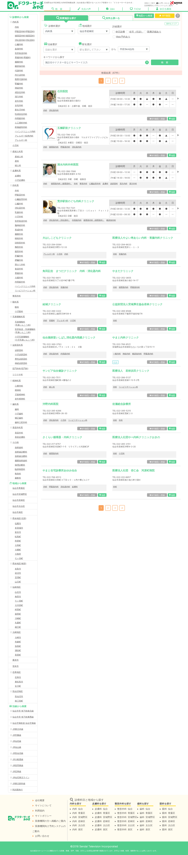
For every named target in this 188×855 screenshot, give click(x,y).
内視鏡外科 (20, 282)
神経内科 (19, 88)
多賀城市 (19, 528)
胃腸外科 (19, 273)
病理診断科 (20, 465)
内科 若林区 (78, 821)
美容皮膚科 (20, 437)
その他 (15, 442)
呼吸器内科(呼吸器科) (25, 31)
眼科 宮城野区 (169, 817)
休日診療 (120, 31)
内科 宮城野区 (80, 817)
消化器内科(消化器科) (25, 40)
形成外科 (19, 229)
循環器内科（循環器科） (61, 183)
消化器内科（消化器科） (59, 220)
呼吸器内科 (65, 147)
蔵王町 (18, 627)
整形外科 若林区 (126, 821)
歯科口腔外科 (21, 422)
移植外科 (19, 238)
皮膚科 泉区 (101, 829)
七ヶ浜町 (19, 558)
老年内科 (19, 101)
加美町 (18, 646)
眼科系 (15, 302)
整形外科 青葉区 (126, 813)
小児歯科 (19, 413)
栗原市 (15, 660)
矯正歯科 (19, 418)
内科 (17, 27)
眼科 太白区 (168, 825)
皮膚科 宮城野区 (103, 817)
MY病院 (166, 15)
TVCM (137, 9)
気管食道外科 (21, 221)
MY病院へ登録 (158, 119)
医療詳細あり (154, 31)
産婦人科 (19, 156)
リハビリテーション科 (25, 290)
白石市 (18, 592)
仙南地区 (16, 587)
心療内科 (19, 386)
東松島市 (19, 681)
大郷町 (18, 549)
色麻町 (18, 641)
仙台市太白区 (18, 506)
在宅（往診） (136, 31)
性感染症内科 (21, 114)
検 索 (62, 8)
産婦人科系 (17, 151)
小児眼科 (19, 311)
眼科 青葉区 (168, 813)
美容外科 (19, 432)
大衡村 (18, 554)
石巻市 (18, 677)
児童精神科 (20, 394)
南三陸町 (19, 701)
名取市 (18, 569)
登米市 (15, 666)
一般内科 (117, 353)
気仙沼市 (19, 696)
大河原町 (19, 605)
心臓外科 (19, 203)
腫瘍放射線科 (21, 460)
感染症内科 (20, 92)
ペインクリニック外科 (25, 286)
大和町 (18, 545)
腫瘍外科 (19, 234)
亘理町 (18, 577)
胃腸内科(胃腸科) (23, 57)
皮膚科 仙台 (101, 809)
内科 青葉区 (78, 813)
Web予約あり (123, 36)
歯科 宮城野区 (147, 817)
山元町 (18, 581)
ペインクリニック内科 (25, 131)
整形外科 (16, 296)
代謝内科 (19, 70)
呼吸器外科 (20, 195)
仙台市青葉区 (18, 488)
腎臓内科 (19, 83)
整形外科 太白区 (126, 825)
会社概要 (40, 800)
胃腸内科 (122, 254)
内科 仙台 (77, 809)
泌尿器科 (19, 350)
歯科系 (15, 404)
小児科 (15, 145)
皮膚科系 (16, 170)
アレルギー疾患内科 (24, 136)
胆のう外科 (20, 264)
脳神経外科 (20, 225)
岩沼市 (18, 573)
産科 (17, 161)
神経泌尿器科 (21, 363)
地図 (173, 119)
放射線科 (19, 447)
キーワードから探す (53, 57)
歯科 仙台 (145, 809)
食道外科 (19, 269)
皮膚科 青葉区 (102, 813)
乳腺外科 (19, 212)
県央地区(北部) (19, 518)
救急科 (18, 473)
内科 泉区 (77, 829)
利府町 (18, 541)
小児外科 (19, 216)
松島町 (18, 536)
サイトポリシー (43, 815)
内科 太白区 (78, 825)
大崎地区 (16, 632)
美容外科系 (17, 427)
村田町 (18, 609)
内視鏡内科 (20, 118)
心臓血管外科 (21, 199)
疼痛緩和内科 (21, 127)
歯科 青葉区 (146, 813)
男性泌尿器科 (21, 359)
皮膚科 (18, 175)
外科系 (15, 185)
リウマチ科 (17, 374)
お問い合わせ (164, 3)
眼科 (17, 307)
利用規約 (40, 810)
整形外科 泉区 (124, 829)
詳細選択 (117, 26)
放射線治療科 (21, 456)
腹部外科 (19, 251)
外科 (17, 190)
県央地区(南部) (19, 563)
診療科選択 (54, 25)
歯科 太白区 (146, 825)
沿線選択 (52, 44)
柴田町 (18, 614)
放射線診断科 (21, 452)
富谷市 (18, 532)
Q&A (112, 9)
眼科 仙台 (167, 809)
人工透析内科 (21, 122)
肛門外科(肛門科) (20, 368)
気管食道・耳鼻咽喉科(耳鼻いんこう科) (25, 331)
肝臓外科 (19, 256)
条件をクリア (171, 23)
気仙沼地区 (17, 691)
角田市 (18, 596)
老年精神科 (20, 399)
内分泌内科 (20, 75)
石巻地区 (16, 672)
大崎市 (18, 637)
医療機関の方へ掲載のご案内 (50, 821)
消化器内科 (54, 110)
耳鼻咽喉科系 (18, 316)
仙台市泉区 (17, 512)
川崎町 (18, 618)
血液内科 (19, 49)
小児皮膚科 (20, 180)
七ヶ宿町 (19, 601)
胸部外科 (19, 247)
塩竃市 (18, 523)
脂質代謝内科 (21, 79)
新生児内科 (20, 109)
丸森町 (18, 622)
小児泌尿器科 (21, 354)
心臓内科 (19, 44)
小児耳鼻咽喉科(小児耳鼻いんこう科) (25, 338)
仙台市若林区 (18, 500)
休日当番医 (165, 9)
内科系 (15, 22)
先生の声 (86, 9)
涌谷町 (18, 650)
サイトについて (43, 805)
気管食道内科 (21, 53)
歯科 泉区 (145, 829)
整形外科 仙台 (124, 809)
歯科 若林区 (146, 821)
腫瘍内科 (19, 62)
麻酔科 (18, 478)
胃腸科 (52, 320)
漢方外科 (133, 183)
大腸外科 (19, 277)
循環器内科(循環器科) (25, 35)
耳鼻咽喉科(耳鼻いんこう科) (23, 323)
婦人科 (18, 165)
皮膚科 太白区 (102, 825)
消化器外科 (20, 208)
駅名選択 (87, 44)
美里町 (18, 655)
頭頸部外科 (20, 242)
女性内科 (19, 105)
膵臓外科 (19, 260)
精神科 (18, 390)
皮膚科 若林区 (102, 821)
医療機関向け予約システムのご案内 (158, 5)
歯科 (17, 409)
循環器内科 (54, 147)
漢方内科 (19, 96)
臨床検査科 (20, 469)
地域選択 (87, 25)
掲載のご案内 (149, 3)
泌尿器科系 (17, 345)
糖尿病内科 (20, 66)
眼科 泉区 (167, 829)
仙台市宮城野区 (19, 494)
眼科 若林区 (168, 821)
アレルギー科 (21, 140)
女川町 (18, 686)
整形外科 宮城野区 (127, 817)
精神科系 (16, 380)
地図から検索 (145, 15)
